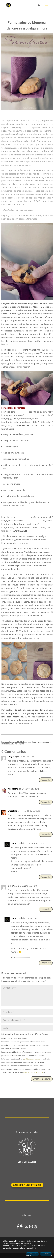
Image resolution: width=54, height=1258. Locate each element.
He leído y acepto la (24, 1072)
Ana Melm (13, 788)
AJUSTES (33, 1248)
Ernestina (12, 810)
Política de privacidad (33, 1072)
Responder (45, 780)
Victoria (12, 885)
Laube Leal (16, 843)
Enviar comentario (41, 1078)
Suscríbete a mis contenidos (27, 1185)
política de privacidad (32, 1059)
